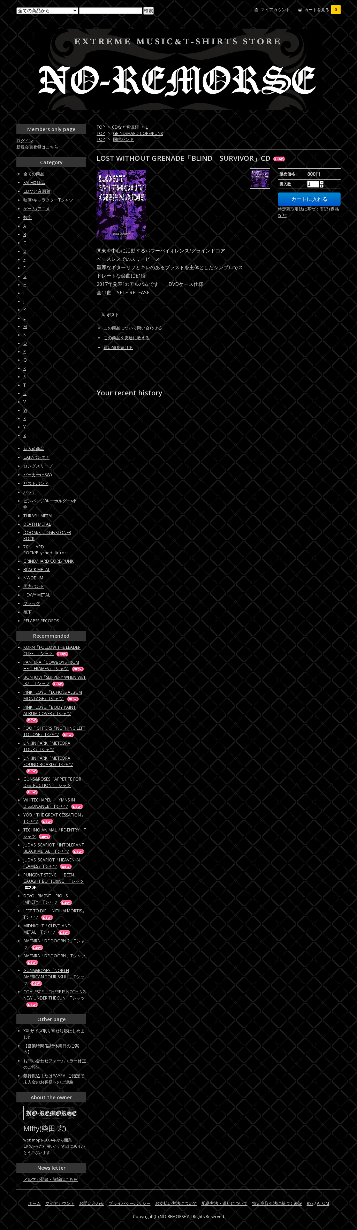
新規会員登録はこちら (37, 147)
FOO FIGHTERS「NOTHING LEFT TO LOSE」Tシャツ (54, 731)
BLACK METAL (36, 569)
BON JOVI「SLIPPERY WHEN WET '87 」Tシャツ (54, 680)
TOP (101, 127)
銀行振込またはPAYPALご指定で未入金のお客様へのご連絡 (53, 1079)
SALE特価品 (34, 182)
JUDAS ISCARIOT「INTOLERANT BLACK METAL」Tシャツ (53, 848)
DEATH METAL (37, 524)
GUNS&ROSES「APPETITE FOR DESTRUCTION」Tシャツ (52, 782)
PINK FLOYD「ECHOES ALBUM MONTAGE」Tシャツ (52, 695)
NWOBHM (33, 578)
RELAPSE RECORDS (41, 621)
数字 (27, 217)
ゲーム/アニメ (36, 209)
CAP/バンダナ (36, 457)
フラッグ (31, 603)
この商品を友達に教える (127, 338)
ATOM (323, 1203)
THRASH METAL (38, 516)
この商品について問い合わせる (133, 328)
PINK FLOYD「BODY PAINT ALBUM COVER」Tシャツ (49, 710)
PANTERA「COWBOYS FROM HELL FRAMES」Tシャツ (51, 665)
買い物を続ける (118, 347)
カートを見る (320, 10)
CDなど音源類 (125, 127)
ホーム (34, 1203)
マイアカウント (275, 10)
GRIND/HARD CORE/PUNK (138, 133)
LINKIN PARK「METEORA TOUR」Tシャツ (46, 746)
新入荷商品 (33, 448)
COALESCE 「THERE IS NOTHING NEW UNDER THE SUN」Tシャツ (54, 995)
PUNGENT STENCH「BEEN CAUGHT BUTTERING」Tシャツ (53, 878)
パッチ (29, 492)
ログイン (24, 141)
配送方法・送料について (225, 1203)
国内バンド (123, 139)
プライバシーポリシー (130, 1203)
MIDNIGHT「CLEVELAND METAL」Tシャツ (47, 929)
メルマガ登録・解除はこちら (50, 1179)
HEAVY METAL (36, 595)
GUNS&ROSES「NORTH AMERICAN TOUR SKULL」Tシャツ (53, 976)
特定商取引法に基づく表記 (277, 1203)
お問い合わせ (91, 1203)
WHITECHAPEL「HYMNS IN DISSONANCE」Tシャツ (49, 803)
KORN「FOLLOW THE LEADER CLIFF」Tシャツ (52, 650)
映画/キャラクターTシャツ (48, 200)
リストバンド (35, 483)
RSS (310, 1203)
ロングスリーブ (38, 466)
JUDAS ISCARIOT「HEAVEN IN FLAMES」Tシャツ (51, 863)
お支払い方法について (176, 1203)
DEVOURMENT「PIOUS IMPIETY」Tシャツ (45, 899)
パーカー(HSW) (37, 475)
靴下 (27, 612)
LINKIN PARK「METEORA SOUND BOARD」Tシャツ (48, 761)
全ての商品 (33, 174)
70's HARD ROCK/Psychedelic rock (46, 550)
